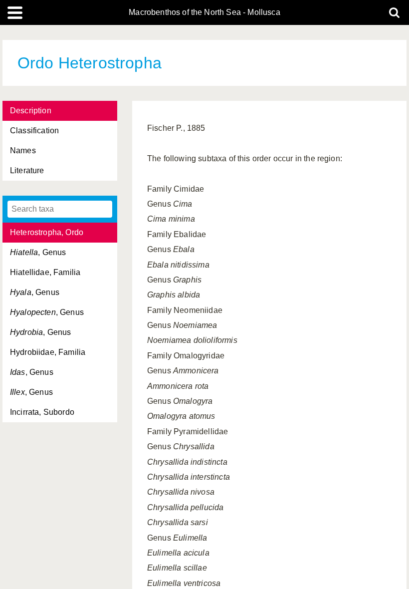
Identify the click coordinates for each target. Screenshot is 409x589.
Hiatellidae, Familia (45, 272)
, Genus (38, 252)
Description (30, 110)
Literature (27, 170)
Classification (34, 130)
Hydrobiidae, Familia (47, 352)
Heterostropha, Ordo (46, 232)
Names (23, 150)
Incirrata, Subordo (42, 412)
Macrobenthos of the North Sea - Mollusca (204, 12)
